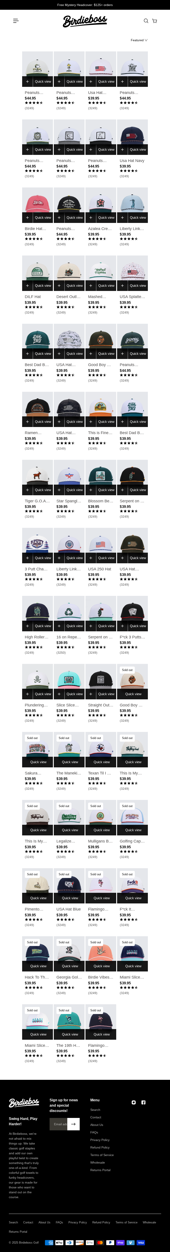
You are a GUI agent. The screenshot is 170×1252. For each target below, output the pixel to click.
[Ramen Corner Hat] (37, 409)
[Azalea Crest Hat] (100, 205)
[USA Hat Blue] (69, 886)
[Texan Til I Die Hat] (100, 749)
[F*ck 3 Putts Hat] (132, 613)
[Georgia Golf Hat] (69, 954)
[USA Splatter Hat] (132, 273)
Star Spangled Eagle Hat (69, 501)
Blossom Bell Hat (99, 501)
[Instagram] (134, 1102)
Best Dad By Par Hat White (132, 433)
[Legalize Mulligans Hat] (69, 817)
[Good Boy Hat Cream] (132, 681)
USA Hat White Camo (67, 365)
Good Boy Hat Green (100, 365)
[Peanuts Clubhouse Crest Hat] (37, 137)
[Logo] (85, 21)
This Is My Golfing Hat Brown (35, 841)
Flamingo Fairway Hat (98, 1046)
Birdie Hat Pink (33, 229)
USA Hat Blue (68, 909)
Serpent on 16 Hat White (100, 637)
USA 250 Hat (99, 569)
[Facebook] (143, 1102)
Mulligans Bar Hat (100, 841)
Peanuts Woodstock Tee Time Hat (68, 93)
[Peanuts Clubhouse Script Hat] (69, 205)
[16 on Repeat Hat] (69, 613)
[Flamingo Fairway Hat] (100, 1022)
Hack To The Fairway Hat (36, 977)
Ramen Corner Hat (34, 433)
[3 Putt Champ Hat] (37, 545)
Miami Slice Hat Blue (130, 977)
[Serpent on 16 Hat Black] (132, 477)
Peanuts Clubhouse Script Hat (65, 229)
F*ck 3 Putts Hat (130, 637)
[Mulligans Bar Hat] (100, 817)
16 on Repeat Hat (68, 637)
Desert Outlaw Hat (69, 297)
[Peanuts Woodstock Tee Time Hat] (69, 69)
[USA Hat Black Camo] (69, 409)
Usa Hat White (95, 93)
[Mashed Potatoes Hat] (100, 273)
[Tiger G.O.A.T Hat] (37, 477)
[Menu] (16, 21)
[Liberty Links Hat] (132, 205)
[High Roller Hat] (37, 613)
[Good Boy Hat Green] (100, 341)
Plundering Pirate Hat (34, 705)
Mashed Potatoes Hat (99, 297)
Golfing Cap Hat (130, 841)
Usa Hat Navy (132, 160)
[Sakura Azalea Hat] (37, 749)
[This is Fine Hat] (100, 409)
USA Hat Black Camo (67, 433)
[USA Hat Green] (132, 545)
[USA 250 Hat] (100, 545)
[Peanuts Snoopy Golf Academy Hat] (37, 69)
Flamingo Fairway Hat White (98, 909)
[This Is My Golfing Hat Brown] (37, 817)
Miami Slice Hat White (35, 1046)
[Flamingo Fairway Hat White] (100, 886)
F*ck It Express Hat (130, 909)
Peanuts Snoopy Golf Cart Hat (131, 93)
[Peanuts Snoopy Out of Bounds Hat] (69, 137)
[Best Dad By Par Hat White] (132, 409)
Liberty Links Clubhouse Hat (67, 569)
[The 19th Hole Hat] (69, 1022)
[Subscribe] (73, 1124)
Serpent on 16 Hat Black (132, 501)
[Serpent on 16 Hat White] (100, 613)
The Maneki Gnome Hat (66, 773)
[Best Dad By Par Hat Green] (37, 341)
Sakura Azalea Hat (34, 773)
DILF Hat (33, 296)
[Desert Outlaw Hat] (69, 273)
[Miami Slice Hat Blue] (132, 954)
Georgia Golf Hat (67, 977)
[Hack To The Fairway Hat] (37, 954)
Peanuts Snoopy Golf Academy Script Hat (131, 365)
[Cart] (154, 21)
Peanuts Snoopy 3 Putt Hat (100, 161)
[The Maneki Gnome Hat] (69, 749)
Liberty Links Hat (131, 229)
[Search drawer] (146, 21)
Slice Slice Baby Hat (65, 705)
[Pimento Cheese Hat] (37, 886)
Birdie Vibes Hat (98, 977)
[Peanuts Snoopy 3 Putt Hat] (100, 137)
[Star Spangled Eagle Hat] (69, 477)
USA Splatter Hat (131, 297)
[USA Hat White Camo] (69, 341)
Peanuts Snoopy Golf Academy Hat (37, 93)
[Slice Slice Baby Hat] (69, 681)
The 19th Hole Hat (68, 1046)
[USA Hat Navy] (132, 137)
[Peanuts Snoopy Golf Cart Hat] (132, 69)
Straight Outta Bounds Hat (100, 705)
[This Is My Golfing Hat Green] (132, 749)
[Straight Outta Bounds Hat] (100, 681)
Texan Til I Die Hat (100, 773)
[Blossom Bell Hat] (100, 477)
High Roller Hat (34, 637)
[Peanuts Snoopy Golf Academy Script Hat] (132, 341)
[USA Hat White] (100, 69)
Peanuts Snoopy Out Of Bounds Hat (66, 161)
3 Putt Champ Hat (37, 569)
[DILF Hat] (37, 273)
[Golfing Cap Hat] (132, 817)
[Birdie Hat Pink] (37, 205)
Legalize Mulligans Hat (68, 841)
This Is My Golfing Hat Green (130, 773)
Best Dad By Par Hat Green (36, 365)
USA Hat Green (127, 569)
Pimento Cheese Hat (35, 909)
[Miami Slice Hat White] (37, 1022)
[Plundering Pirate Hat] (37, 681)
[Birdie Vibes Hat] (100, 954)
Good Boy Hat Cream (132, 705)
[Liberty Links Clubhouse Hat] (69, 545)
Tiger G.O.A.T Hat (37, 501)
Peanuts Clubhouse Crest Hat (34, 161)
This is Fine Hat (98, 433)
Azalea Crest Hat (99, 229)
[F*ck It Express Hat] (132, 886)
